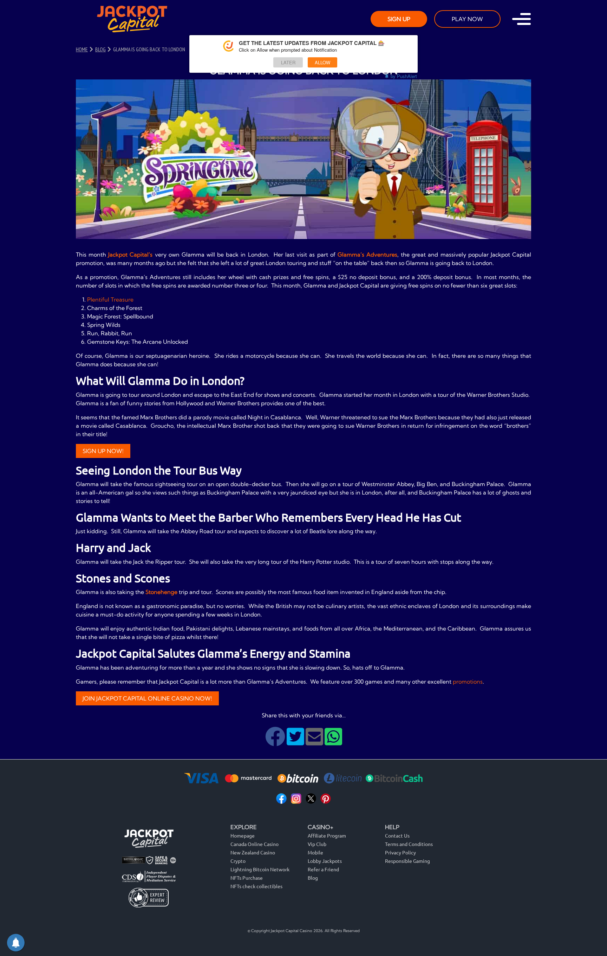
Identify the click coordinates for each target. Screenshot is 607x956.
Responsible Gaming (407, 861)
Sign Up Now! (103, 450)
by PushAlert (404, 76)
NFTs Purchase (246, 877)
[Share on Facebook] (276, 741)
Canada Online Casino (254, 844)
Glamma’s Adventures (367, 254)
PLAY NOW (467, 18)
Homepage (242, 835)
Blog (313, 877)
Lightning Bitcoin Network (259, 869)
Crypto (238, 861)
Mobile (315, 852)
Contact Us (397, 835)
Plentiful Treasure (110, 299)
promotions (468, 681)
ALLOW (322, 62)
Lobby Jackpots (325, 861)
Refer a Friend (323, 869)
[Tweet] (296, 741)
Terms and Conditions (409, 844)
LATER (288, 62)
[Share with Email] (315, 741)
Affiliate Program (327, 835)
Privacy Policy (400, 852)
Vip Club (317, 844)
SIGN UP (398, 18)
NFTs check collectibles (256, 886)
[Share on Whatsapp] (333, 741)
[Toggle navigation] (521, 19)
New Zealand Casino (252, 852)
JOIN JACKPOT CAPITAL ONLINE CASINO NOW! (147, 698)
